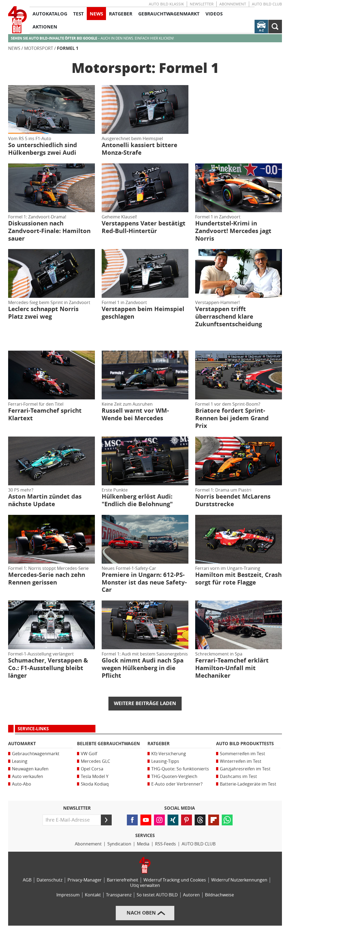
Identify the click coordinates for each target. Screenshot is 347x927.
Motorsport (38, 48)
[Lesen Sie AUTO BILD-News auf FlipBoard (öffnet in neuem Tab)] (213, 820)
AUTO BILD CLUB (267, 4)
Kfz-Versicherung (168, 753)
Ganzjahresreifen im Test (245, 768)
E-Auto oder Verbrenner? (177, 784)
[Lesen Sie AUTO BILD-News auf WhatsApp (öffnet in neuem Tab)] (227, 820)
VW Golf (89, 753)
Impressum (68, 894)
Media (143, 844)
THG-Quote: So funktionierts (180, 768)
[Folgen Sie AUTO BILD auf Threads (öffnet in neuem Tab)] (200, 820)
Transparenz (118, 894)
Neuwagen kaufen (30, 768)
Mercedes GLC (95, 761)
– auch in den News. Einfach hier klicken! (92, 38)
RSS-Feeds (165, 844)
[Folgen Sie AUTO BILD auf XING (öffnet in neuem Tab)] (173, 820)
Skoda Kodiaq (95, 784)
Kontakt (93, 894)
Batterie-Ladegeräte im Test (248, 784)
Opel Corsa (92, 768)
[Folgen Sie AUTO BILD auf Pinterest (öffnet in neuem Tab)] (186, 820)
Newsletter (202, 4)
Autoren (191, 894)
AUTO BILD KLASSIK (166, 4)
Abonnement (232, 4)
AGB (27, 880)
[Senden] (106, 820)
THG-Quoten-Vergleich (174, 776)
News (14, 48)
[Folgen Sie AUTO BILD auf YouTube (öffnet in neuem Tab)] (145, 820)
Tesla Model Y (94, 776)
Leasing (19, 761)
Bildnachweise (219, 894)
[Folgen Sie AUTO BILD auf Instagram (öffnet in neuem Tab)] (159, 820)
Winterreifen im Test (240, 761)
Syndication (119, 844)
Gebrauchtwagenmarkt (35, 753)
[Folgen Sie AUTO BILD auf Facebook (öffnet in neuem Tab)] (132, 820)
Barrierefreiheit (122, 880)
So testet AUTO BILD (157, 894)
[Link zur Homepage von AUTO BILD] (17, 19)
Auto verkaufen (27, 776)
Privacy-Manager (85, 880)
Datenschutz (49, 880)
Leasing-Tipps (165, 761)
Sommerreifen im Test (242, 753)
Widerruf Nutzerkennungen (239, 880)
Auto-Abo (21, 784)
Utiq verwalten (145, 885)
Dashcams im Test (238, 776)
